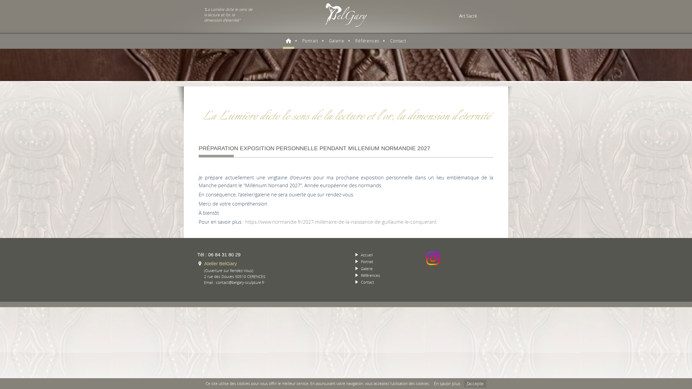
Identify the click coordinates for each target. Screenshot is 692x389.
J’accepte (475, 384)
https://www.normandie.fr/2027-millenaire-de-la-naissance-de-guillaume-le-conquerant (341, 222)
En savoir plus (447, 384)
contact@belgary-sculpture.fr (240, 282)
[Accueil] (288, 41)
